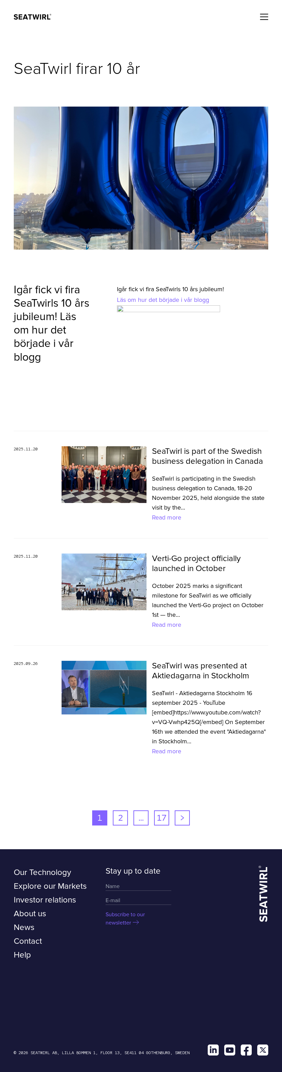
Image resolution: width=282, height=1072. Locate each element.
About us (30, 914)
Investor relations (45, 900)
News (24, 927)
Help (22, 955)
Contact (28, 941)
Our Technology (42, 872)
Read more (166, 517)
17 (161, 817)
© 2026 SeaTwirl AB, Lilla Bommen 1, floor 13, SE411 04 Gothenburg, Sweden (101, 1052)
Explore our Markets (50, 886)
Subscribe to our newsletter (125, 918)
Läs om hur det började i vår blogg (163, 300)
